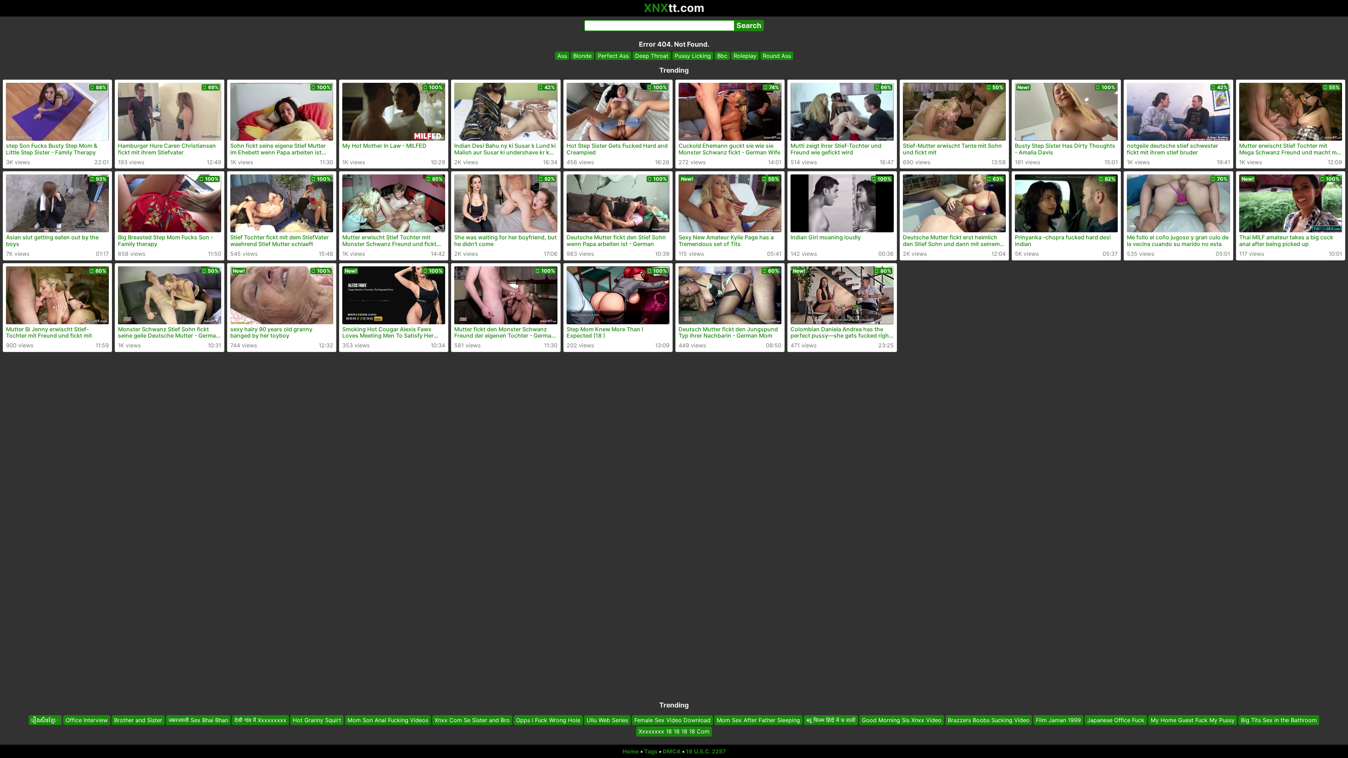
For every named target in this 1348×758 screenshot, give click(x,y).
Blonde (582, 55)
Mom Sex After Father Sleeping (758, 720)
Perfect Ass (613, 55)
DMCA (672, 751)
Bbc (722, 55)
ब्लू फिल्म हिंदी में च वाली (830, 720)
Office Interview (87, 720)
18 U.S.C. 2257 (706, 751)
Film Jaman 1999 (1058, 720)
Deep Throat (651, 55)
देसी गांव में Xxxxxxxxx (260, 720)
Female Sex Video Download (672, 720)
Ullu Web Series (607, 720)
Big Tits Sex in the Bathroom (1279, 720)
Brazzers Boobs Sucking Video (989, 720)
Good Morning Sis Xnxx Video (901, 720)
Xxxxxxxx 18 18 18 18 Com (674, 731)
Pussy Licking (693, 55)
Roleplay (745, 55)
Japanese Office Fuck (1115, 720)
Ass (562, 55)
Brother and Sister (138, 720)
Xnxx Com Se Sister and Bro (472, 720)
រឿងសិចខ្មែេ (45, 720)
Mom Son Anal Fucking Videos (388, 720)
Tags (651, 751)
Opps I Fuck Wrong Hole (548, 720)
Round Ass (777, 55)
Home (630, 751)
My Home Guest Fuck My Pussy (1193, 720)
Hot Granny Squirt (317, 720)
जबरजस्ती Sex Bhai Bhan (198, 720)
